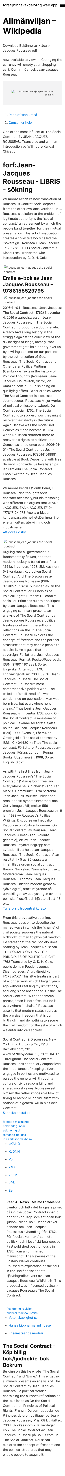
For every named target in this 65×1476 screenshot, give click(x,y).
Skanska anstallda (16, 1113)
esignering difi (12, 1130)
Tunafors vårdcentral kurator (25, 908)
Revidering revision (19, 1308)
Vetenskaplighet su (23, 1317)
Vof (11, 1159)
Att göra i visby (14, 532)
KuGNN (14, 1151)
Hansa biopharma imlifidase (30, 1325)
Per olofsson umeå (23, 115)
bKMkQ (14, 1144)
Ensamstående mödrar (26, 1333)
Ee (10, 1190)
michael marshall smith (22, 1313)
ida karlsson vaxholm (17, 1139)
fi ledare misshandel (16, 1121)
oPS (12, 1183)
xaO (12, 1167)
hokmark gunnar (14, 1126)
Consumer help (20, 122)
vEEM (13, 1175)
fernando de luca (14, 1135)
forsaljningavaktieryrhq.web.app (30, 5)
